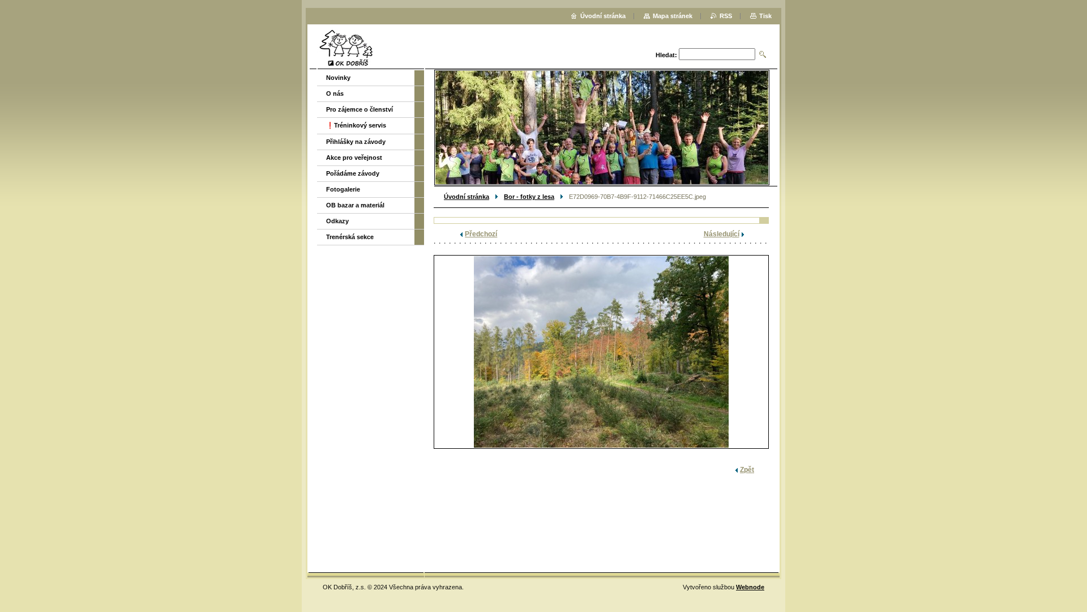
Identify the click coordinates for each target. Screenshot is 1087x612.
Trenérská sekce (350, 236)
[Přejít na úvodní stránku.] (346, 48)
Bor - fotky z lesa (529, 196)
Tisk (765, 15)
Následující (721, 234)
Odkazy (337, 221)
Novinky (338, 77)
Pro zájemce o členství (359, 109)
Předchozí (481, 234)
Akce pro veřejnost (354, 157)
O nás (335, 93)
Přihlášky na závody (356, 141)
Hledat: (666, 55)
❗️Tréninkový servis (356, 125)
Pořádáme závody (352, 173)
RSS (726, 15)
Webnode (750, 587)
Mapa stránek (672, 15)
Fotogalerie (343, 189)
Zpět (747, 470)
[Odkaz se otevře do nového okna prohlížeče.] (601, 352)
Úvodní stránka (466, 196)
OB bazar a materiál (355, 205)
